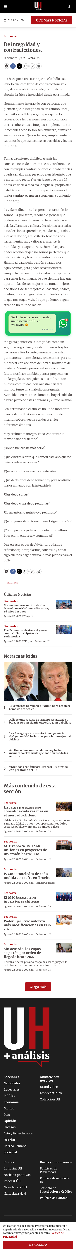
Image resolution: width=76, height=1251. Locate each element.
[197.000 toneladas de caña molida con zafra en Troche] (64, 872)
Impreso (12, 582)
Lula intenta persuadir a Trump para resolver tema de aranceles (39, 707)
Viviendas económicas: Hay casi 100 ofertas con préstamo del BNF (38, 768)
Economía (10, 36)
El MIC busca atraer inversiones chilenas (22, 899)
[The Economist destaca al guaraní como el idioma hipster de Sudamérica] (64, 629)
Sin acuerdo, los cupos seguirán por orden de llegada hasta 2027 (22, 953)
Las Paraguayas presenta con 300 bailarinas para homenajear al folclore (40, 736)
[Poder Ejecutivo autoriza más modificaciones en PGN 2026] (64, 920)
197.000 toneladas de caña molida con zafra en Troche (27, 876)
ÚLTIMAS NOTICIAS (52, 20)
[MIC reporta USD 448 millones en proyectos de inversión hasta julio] (64, 845)
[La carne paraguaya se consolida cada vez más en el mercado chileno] (64, 806)
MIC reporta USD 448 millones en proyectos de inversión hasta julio (25, 850)
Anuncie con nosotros (49, 1078)
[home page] (38, 6)
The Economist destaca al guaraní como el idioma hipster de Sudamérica (26, 633)
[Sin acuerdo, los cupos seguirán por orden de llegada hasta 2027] (64, 947)
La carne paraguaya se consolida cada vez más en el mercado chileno (26, 811)
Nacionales (11, 601)
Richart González (45, 882)
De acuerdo (38, 1244)
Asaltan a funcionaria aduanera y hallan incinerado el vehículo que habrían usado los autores (38, 753)
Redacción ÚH (42, 641)
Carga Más (38, 987)
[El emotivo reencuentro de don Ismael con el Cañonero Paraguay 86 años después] (64, 605)
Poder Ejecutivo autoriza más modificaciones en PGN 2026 (27, 925)
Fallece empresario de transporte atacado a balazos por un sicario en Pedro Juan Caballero (40, 721)
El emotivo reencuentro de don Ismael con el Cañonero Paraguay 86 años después (26, 608)
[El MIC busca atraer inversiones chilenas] (64, 896)
